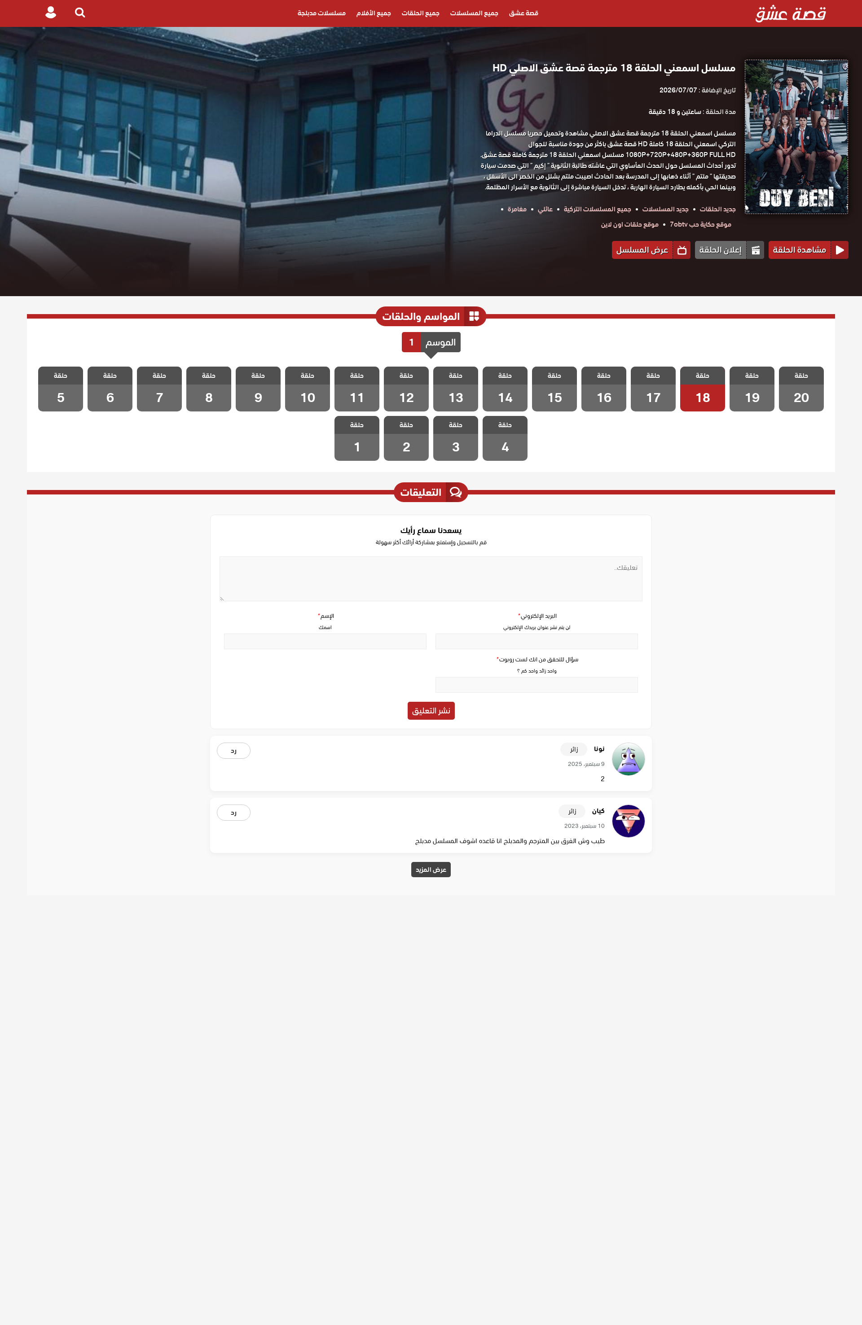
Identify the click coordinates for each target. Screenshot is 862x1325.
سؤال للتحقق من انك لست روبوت (537, 659)
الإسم (325, 615)
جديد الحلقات (718, 209)
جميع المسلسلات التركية (597, 209)
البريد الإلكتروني (537, 615)
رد (234, 750)
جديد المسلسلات (665, 209)
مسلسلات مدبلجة (322, 13)
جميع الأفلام (373, 13)
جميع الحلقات (421, 13)
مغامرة (517, 209)
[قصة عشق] (791, 13)
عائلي (545, 209)
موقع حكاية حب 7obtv (700, 224)
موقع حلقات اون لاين (630, 224)
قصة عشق (523, 13)
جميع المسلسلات (474, 13)
